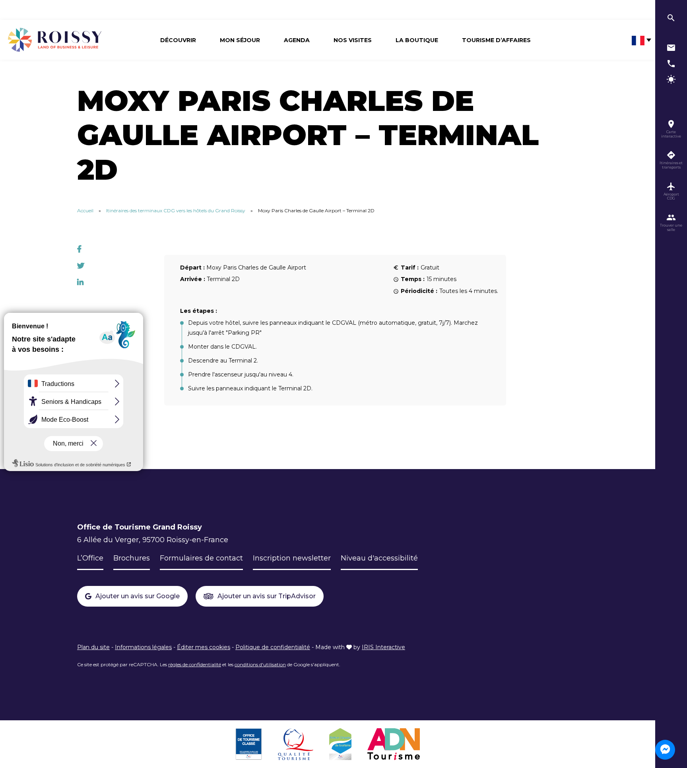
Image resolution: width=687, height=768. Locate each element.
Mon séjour (240, 40)
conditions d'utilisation (260, 664)
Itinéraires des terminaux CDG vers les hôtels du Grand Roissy (175, 210)
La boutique (417, 40)
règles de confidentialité (194, 664)
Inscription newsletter (292, 558)
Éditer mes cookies (203, 647)
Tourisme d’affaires (496, 40)
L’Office (90, 558)
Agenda (297, 40)
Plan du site (93, 647)
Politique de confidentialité (272, 647)
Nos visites (353, 40)
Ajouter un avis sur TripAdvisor (266, 596)
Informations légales (143, 647)
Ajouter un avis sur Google (137, 596)
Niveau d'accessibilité (379, 558)
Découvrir (178, 40)
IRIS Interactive (383, 647)
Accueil (85, 210)
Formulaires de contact (201, 558)
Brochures (131, 558)
